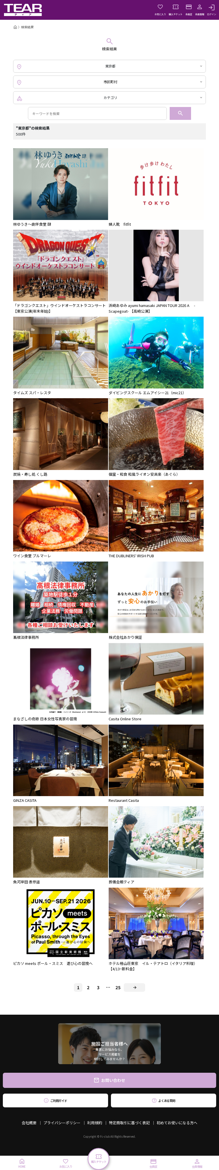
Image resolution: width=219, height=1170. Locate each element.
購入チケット (175, 14)
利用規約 (94, 1122)
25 (118, 987)
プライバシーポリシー (61, 1122)
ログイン (211, 14)
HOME (21, 1166)
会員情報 (199, 14)
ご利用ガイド (58, 1100)
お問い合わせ (113, 1080)
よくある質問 (166, 1100)
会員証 (188, 14)
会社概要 (29, 1122)
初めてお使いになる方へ (177, 1122)
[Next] (134, 987)
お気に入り (160, 14)
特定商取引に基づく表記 (129, 1122)
